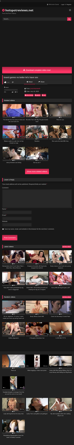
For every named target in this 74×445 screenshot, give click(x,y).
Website (4, 221)
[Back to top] (68, 440)
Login (62, 4)
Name (4, 209)
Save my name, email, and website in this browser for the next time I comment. (29, 229)
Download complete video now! (38, 70)
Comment (5, 188)
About (30, 82)
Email (4, 215)
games (38, 95)
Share (42, 82)
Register (69, 4)
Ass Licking (30, 95)
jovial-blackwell (35, 88)
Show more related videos (37, 171)
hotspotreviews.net (19, 10)
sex (44, 95)
